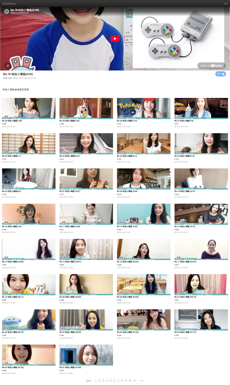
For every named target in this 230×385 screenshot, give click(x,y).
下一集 (221, 74)
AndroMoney (9, 3)
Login (226, 3)
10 (130, 380)
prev (89, 380)
